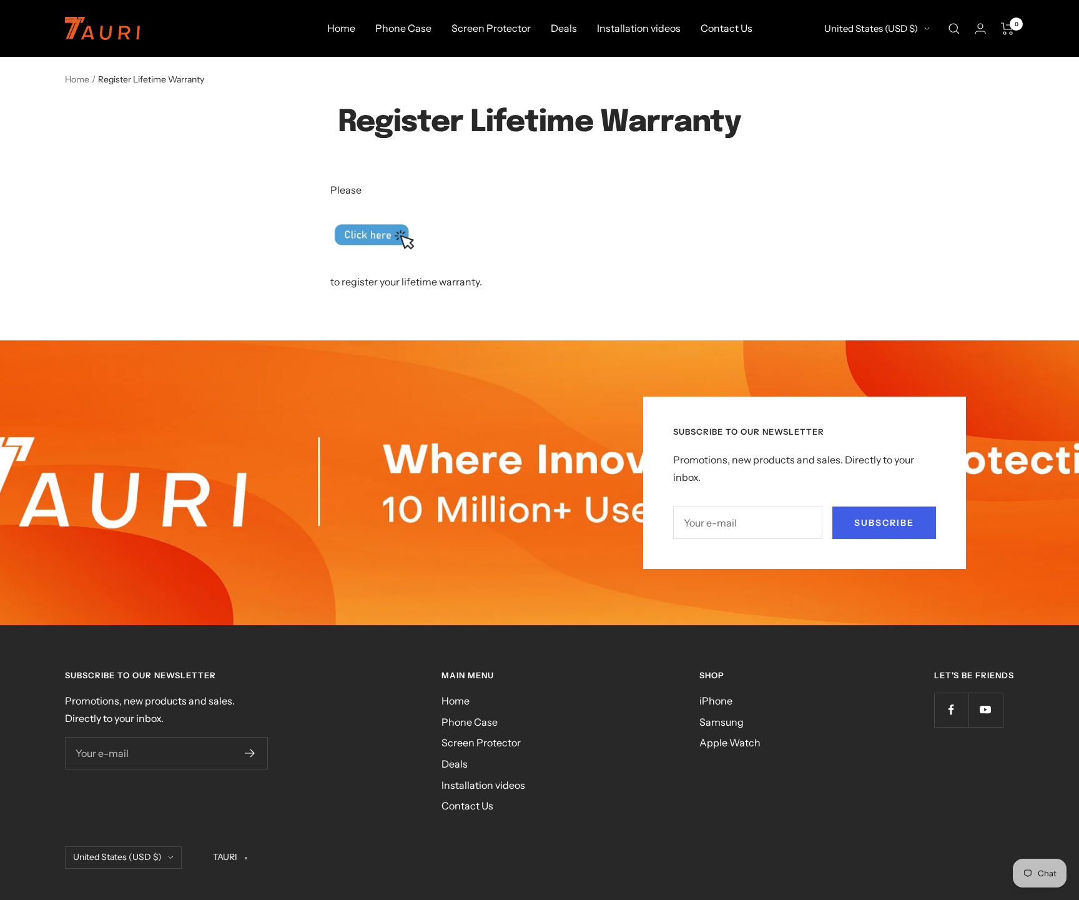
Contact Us (726, 28)
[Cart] (1007, 28)
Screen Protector (491, 28)
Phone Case (403, 28)
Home (341, 28)
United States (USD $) (871, 28)
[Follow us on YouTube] (985, 710)
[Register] (250, 753)
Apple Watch (730, 742)
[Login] (980, 28)
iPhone (715, 701)
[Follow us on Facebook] (951, 710)
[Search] (954, 28)
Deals (564, 28)
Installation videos (639, 28)
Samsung (721, 722)
